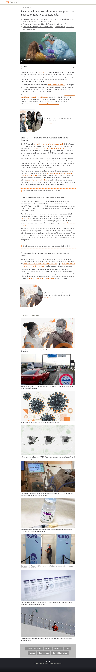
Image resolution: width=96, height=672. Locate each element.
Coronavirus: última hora (31, 24)
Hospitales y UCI (60, 24)
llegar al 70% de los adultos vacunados (41, 278)
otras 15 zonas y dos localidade (37, 180)
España (47, 648)
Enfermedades (44, 653)
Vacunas (32, 653)
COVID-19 (40, 72)
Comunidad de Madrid (34, 648)
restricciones (25, 218)
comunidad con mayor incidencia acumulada (48, 144)
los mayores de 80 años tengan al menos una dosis (40, 264)
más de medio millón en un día (49, 104)
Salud (67, 648)
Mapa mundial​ (60, 27)
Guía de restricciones (45, 27)
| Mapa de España (46, 24)
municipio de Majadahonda (56, 85)
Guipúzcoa (57, 648)
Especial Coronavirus (60, 653)
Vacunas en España (30, 27)
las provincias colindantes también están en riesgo (49, 148)
